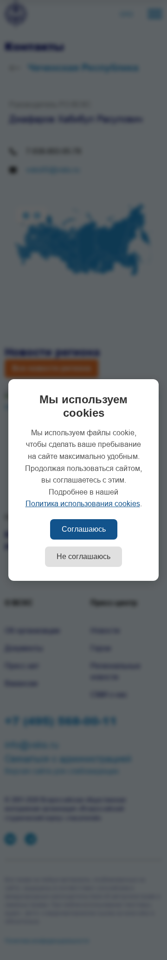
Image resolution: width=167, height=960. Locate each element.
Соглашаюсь (84, 529)
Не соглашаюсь (83, 556)
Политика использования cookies (83, 504)
